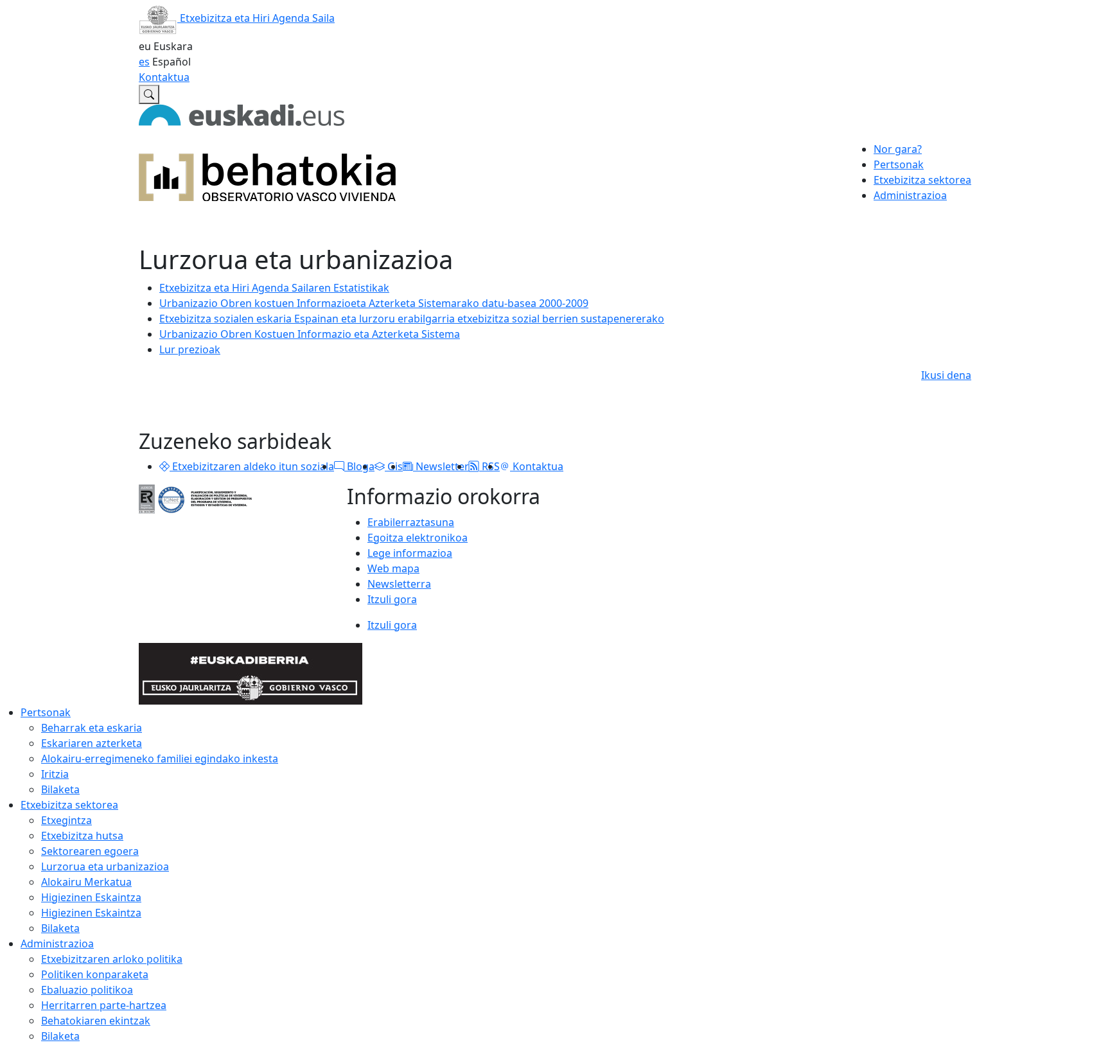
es (144, 62)
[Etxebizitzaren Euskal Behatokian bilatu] (149, 94)
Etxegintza (66, 820)
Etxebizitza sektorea (69, 805)
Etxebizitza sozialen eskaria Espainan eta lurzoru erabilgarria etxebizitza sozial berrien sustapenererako (411, 319)
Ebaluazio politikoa (87, 990)
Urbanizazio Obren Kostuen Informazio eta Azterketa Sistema (309, 334)
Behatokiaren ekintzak (95, 1021)
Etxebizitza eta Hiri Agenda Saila (256, 18)
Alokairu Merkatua (86, 882)
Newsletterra (399, 584)
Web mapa (393, 568)
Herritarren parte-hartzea (103, 1005)
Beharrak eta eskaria (91, 728)
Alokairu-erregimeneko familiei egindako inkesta (159, 758)
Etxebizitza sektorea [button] (922, 180)
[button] (164, 466)
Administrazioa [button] (910, 195)
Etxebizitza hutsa (82, 836)
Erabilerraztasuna (410, 522)
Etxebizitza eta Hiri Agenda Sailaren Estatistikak (274, 288)
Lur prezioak (189, 349)
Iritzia (55, 774)
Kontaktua (164, 77)
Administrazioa (57, 943)
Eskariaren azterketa (91, 743)
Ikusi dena (946, 375)
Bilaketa (60, 789)
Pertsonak (46, 712)
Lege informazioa (409, 553)
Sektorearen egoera (90, 851)
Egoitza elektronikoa (417, 538)
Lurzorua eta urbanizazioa (105, 866)
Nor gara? (898, 149)
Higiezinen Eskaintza (91, 897)
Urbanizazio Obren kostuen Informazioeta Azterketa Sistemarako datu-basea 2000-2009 (373, 303)
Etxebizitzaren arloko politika (111, 959)
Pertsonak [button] (899, 164)
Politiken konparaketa (94, 974)
